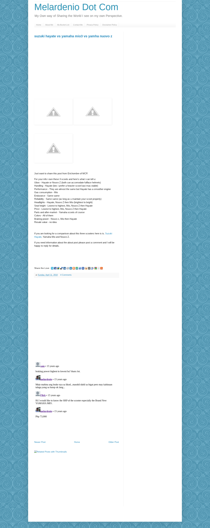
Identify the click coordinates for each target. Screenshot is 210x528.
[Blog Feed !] (101, 268)
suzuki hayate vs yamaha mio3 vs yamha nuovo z (73, 36)
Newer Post (40, 442)
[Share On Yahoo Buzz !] (86, 268)
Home (38, 25)
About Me (49, 25)
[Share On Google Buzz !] (58, 268)
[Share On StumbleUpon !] (77, 268)
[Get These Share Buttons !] (89, 268)
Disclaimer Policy (109, 25)
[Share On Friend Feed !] (80, 268)
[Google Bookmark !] (95, 268)
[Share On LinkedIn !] (70, 268)
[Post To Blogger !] (74, 268)
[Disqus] (76, 319)
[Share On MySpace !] (83, 268)
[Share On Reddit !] (67, 268)
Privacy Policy (92, 25)
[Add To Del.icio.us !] (61, 268)
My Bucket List (63, 25)
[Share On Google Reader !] (92, 268)
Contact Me (78, 25)
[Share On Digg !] (64, 268)
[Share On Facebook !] (55, 268)
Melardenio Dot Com (76, 7)
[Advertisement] (60, 75)
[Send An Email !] (98, 268)
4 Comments (66, 275)
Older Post (114, 442)
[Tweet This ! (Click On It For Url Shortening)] (52, 268)
